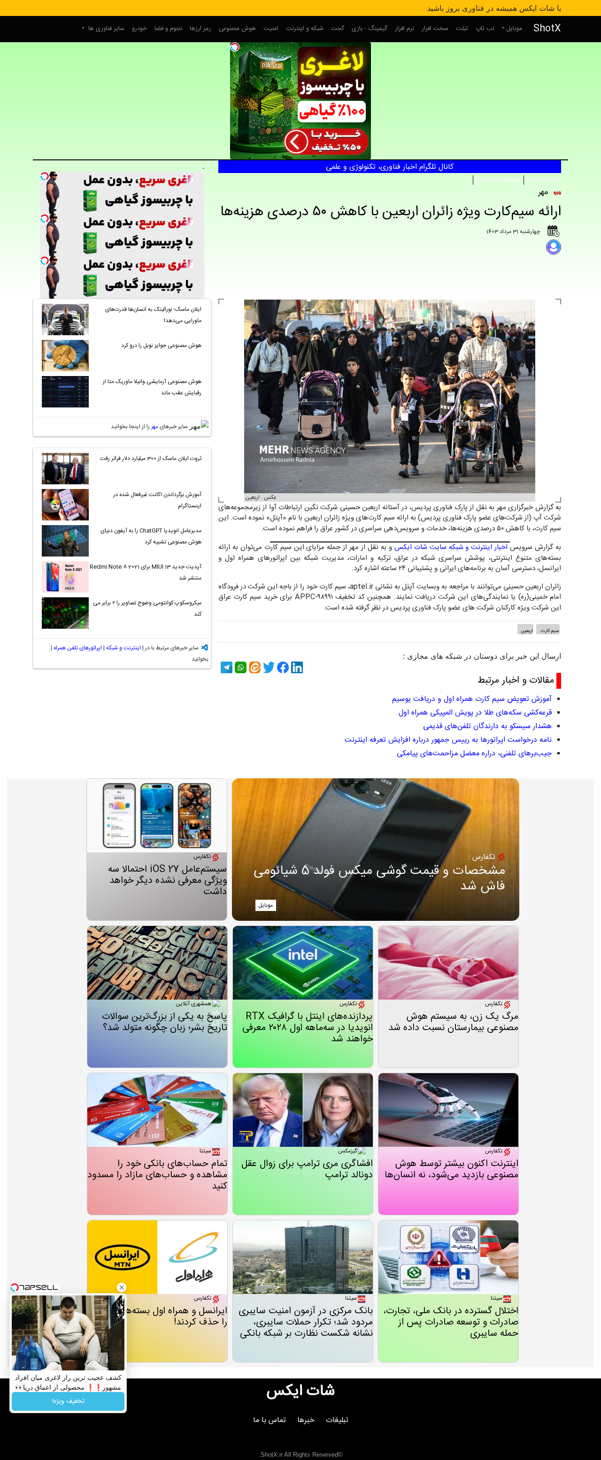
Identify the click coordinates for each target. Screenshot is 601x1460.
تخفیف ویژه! (68, 1401)
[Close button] (121, 1287)
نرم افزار (404, 28)
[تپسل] (234, 47)
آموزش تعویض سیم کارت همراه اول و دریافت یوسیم (472, 699)
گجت (337, 28)
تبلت (462, 28)
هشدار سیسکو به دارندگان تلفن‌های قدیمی (487, 726)
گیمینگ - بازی (369, 28)
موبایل (514, 28)
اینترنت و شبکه (543, 180)
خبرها (306, 1420)
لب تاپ (485, 28)
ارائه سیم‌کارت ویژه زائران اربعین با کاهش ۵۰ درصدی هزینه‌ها (390, 212)
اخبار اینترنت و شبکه (478, 547)
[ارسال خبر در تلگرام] (225, 667)
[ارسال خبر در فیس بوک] (282, 667)
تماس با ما (269, 1420)
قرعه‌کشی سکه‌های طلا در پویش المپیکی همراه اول (475, 713)
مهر (154, 426)
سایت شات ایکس (420, 547)
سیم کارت (549, 631)
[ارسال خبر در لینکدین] (296, 667)
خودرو (139, 28)
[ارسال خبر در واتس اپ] (239, 667)
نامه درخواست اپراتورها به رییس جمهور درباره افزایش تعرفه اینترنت (448, 740)
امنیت (270, 28)
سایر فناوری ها (105, 28)
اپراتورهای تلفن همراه (498, 180)
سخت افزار (435, 28)
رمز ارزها (200, 28)
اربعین (526, 631)
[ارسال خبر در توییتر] (268, 667)
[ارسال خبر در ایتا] (254, 667)
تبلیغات (337, 1420)
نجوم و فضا (168, 28)
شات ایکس (301, 1391)
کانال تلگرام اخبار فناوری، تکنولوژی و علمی (390, 167)
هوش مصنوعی (237, 28)
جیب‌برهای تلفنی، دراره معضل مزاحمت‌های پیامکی (474, 753)
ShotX (547, 29)
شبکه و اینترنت (305, 28)
